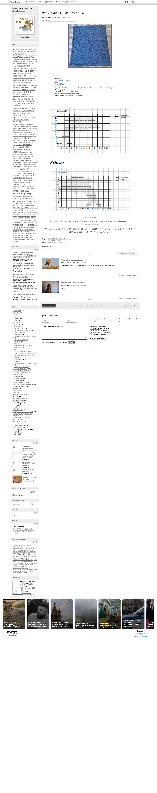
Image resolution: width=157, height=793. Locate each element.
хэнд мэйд (21, 233)
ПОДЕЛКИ (16, 313)
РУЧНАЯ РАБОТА (18, 425)
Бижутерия (17, 334)
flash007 (15, 552)
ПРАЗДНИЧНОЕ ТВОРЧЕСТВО (23, 412)
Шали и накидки (19, 332)
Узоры (16, 361)
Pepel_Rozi (16, 530)
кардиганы (29, 124)
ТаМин (19, 571)
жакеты (23, 103)
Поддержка (125, 2)
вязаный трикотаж (21, 90)
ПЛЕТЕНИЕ (16, 408)
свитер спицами (25, 203)
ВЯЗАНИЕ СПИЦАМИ (20, 373)
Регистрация (31, 2)
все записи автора (71, 21)
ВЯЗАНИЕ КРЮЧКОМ (20, 369)
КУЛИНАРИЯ (17, 390)
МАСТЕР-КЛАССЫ (19, 394)
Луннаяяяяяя (29, 564)
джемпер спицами (21, 94)
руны (31, 198)
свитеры (15, 205)
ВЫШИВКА (16, 326)
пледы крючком (29, 180)
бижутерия (16, 55)
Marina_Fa (21, 548)
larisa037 (20, 553)
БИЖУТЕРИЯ (17, 311)
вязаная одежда (28, 68)
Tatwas (26, 550)
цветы (28, 233)
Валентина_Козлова (19, 560)
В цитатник (134, 275)
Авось (60, 2)
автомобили (23, 51)
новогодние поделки (21, 163)
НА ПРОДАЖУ (17, 402)
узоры (16, 225)
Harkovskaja (23, 547)
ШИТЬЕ (15, 435)
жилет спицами (25, 106)
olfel (14, 556)
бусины (20, 57)
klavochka (33, 552)
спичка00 (16, 533)
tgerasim (33, 556)
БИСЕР (15, 316)
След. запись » (99, 306)
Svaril (22, 550)
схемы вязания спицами (24, 218)
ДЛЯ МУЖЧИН (17, 380)
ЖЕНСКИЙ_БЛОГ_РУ (27, 530)
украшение (17, 230)
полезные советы (20, 184)
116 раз (51, 246)
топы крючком (27, 220)
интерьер (17, 122)
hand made (18, 49)
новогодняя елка (19, 167)
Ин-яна (27, 563)
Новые (136, 306)
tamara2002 (26, 556)
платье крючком (19, 178)
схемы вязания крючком (27, 216)
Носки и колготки (19, 347)
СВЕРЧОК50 (33, 569)
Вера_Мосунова (31, 560)
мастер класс (24, 138)
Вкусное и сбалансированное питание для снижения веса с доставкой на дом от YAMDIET (23, 254)
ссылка (83, 262)
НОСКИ (16, 51)
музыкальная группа (18, 154)
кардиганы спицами (22, 126)
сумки (27, 212)
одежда (23, 171)
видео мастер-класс (23, 58)
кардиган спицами (18, 124)
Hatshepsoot (31, 547)
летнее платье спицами (28, 134)
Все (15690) (34, 542)
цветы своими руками (26, 235)
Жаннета (29, 561)
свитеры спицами (26, 205)
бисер (22, 55)
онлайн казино (32, 173)
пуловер (31, 188)
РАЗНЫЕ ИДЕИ (18, 421)
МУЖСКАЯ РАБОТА (19, 398)
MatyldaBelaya (30, 548)
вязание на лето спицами (26, 78)
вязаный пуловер (29, 87)
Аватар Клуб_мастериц (24, 24)
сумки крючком (33, 212)
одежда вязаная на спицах (22, 172)
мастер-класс (18, 140)
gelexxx (20, 552)
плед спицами (51, 242)
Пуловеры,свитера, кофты (22, 355)
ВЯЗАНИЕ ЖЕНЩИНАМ (20, 330)
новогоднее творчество (24, 156)
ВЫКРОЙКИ (16, 324)
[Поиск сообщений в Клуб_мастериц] (32, 492)
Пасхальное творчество (21, 417)
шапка (15, 237)
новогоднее (28, 154)
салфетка (31, 201)
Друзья (21, 8)
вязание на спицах (22, 80)
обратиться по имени (76, 260)
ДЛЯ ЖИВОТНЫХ (18, 378)
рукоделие (24, 198)
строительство (21, 212)
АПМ (17, 558)
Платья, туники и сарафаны (23, 353)
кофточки (15, 130)
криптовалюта (17, 132)
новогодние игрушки (22, 160)
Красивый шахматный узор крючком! (28, 463)
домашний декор (18, 101)
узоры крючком (26, 225)
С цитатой (128, 275)
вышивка (17, 66)
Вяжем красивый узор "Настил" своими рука (28, 455)
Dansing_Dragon (26, 545)
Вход (39, 2)
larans (14, 553)
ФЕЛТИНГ (16, 433)
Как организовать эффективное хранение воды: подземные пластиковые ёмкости (23, 276)
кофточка (21, 128)
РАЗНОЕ (15, 419)
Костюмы (17, 344)
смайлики (60, 326)
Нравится (124, 253)
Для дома (17, 342)
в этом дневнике (19, 495)
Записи (14, 8)
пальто (15, 175)
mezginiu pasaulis (30, 49)
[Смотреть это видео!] (17, 449)
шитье (15, 241)
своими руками (20, 207)
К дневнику (89, 306)
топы (21, 220)
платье (31, 175)
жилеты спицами (18, 108)
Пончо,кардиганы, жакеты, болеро (25, 336)
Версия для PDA (140, 633)
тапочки (15, 220)
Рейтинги (50, 2)
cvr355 (31, 550)
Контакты (140, 634)
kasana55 (26, 552)
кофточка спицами (31, 128)
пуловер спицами (21, 191)
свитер (15, 203)
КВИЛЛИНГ (16, 388)
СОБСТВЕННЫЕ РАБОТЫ (21, 429)
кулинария (24, 132)
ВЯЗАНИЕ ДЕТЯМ (18, 328)
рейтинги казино (27, 196)
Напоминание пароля (71, 322)
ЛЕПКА (15, 392)
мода (21, 147)
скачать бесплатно (22, 210)
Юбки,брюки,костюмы (21, 367)
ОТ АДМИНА (17, 406)
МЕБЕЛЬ (15, 396)
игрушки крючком (19, 120)
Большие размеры (20, 340)
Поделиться (133, 253)
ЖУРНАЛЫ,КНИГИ (19, 382)
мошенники (24, 152)
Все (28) (35, 443)
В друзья (26, 37)
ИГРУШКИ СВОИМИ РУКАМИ (22, 384)
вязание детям (28, 71)
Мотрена (24, 566)
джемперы (18, 96)
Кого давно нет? (18, 528)
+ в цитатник (66, 17)
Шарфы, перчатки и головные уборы (25, 363)
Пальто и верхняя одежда (22, 351)
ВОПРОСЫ (16, 322)
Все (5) (36, 523)
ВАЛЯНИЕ (16, 318)
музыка (30, 152)
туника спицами (31, 222)
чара (20, 573)
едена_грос (67, 282)
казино (24, 122)
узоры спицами (27, 227)
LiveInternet (16, 2)
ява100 (25, 573)
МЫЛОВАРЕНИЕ (18, 400)
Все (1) (36, 512)
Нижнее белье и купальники (23, 345)
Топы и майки (18, 359)
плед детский (62, 242)
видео (26, 57)
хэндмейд (16, 515)
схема (15, 214)
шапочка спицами (18, 239)
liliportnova (26, 553)
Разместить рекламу (140, 636)
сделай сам (33, 208)
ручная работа (20, 201)
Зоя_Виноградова (18, 563)
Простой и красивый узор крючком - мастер (29, 448)
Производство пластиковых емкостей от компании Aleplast (23, 286)
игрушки (33, 118)
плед (23, 180)
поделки (16, 182)
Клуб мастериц (13, 11)
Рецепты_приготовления (21, 569)
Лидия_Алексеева (18, 564)
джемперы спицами (23, 99)
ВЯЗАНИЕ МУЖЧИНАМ (20, 371)
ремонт (16, 199)
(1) (33, 452)
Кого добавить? (29, 528)
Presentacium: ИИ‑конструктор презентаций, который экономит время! (23, 265)
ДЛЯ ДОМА (16, 376)
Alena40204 (16, 545)
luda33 (22, 555)
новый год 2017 (19, 169)
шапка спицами (21, 237)
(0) (35, 256)
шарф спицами (29, 239)
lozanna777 (16, 555)
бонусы (27, 54)
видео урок (23, 61)
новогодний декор (28, 164)
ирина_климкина (27, 571)
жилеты (32, 106)
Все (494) (35, 249)
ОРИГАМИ (16, 404)
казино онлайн (31, 122)
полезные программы (26, 182)
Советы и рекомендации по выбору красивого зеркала (25, 295)
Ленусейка (33, 563)
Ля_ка (14, 531)
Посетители (27, 593)
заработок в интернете (28, 115)
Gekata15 (16, 547)
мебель (16, 147)
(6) (33, 473)
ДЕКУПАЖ (16, 374)
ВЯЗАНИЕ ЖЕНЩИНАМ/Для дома (59, 239)
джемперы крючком (28, 96)
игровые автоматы (21, 117)
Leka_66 (15, 548)
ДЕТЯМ (15, 315)
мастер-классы (25, 145)
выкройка (31, 63)
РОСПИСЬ (16, 423)
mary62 (27, 555)
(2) (33, 481)
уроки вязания (23, 231)
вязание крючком (21, 76)
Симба (15, 571)
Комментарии (29, 8)
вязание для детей (22, 73)
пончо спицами (22, 188)
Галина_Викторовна (19, 561)
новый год (31, 166)
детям (21, 92)
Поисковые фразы (29, 594)
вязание (17, 71)
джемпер (27, 92)
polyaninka (19, 556)
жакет (26, 101)
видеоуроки (22, 63)
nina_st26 (33, 555)
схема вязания (22, 214)
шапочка (29, 237)
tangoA (65, 260)
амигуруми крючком (24, 53)
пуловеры (18, 193)
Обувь (15, 349)
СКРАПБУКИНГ (18, 427)
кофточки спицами (24, 130)
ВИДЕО (15, 320)
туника (23, 222)
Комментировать (48, 305)
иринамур (16, 573)
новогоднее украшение (21, 158)
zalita (14, 558)
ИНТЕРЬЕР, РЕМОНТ (19, 386)
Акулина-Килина (25, 558)
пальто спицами (22, 175)
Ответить (121, 275)
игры (27, 120)
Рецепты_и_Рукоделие (24, 531)
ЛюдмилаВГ (16, 566)
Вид (128, 2)
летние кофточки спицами (20, 136)
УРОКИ (15, 431)
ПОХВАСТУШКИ (18, 410)
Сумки (16, 357)
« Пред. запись (78, 306)
